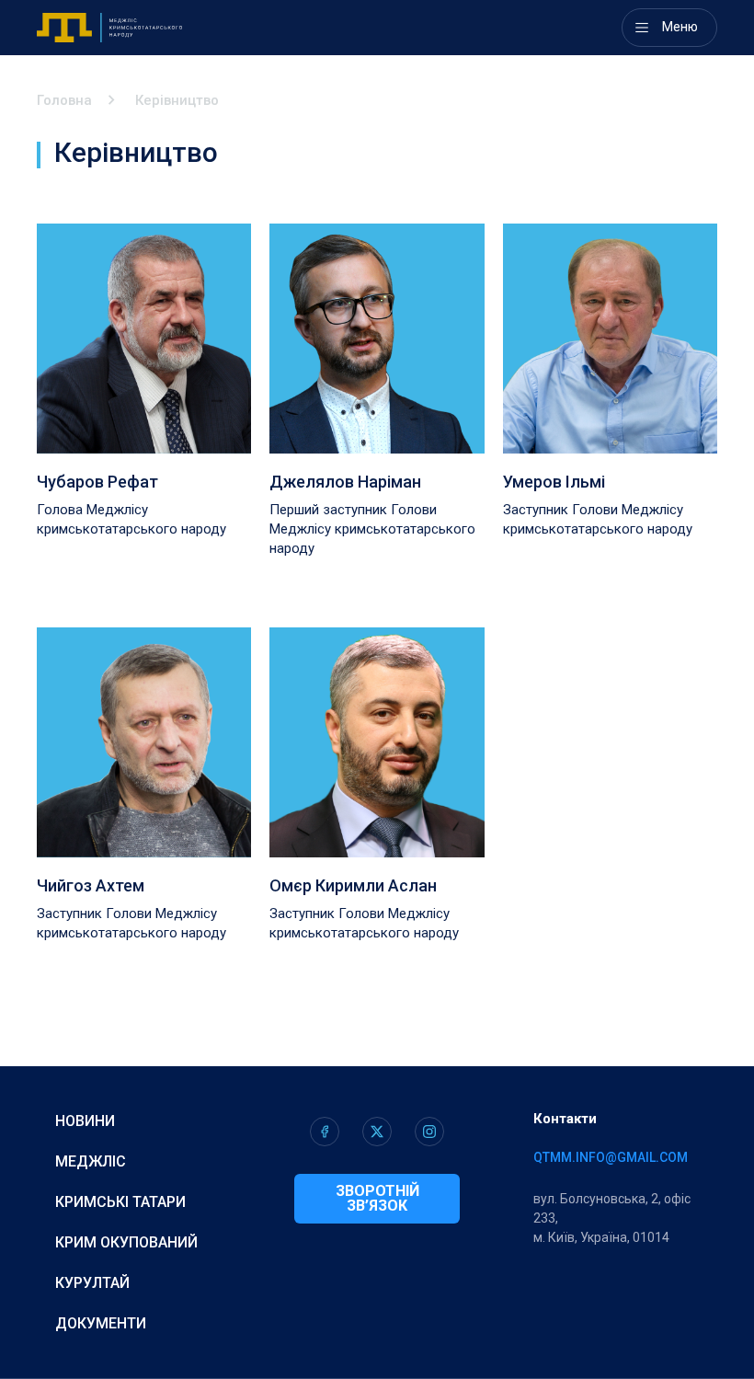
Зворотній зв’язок (377, 1198)
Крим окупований (126, 1242)
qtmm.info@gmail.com (610, 1157)
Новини (85, 1121)
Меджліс (90, 1161)
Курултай (92, 1283)
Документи (100, 1323)
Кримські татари (120, 1202)
